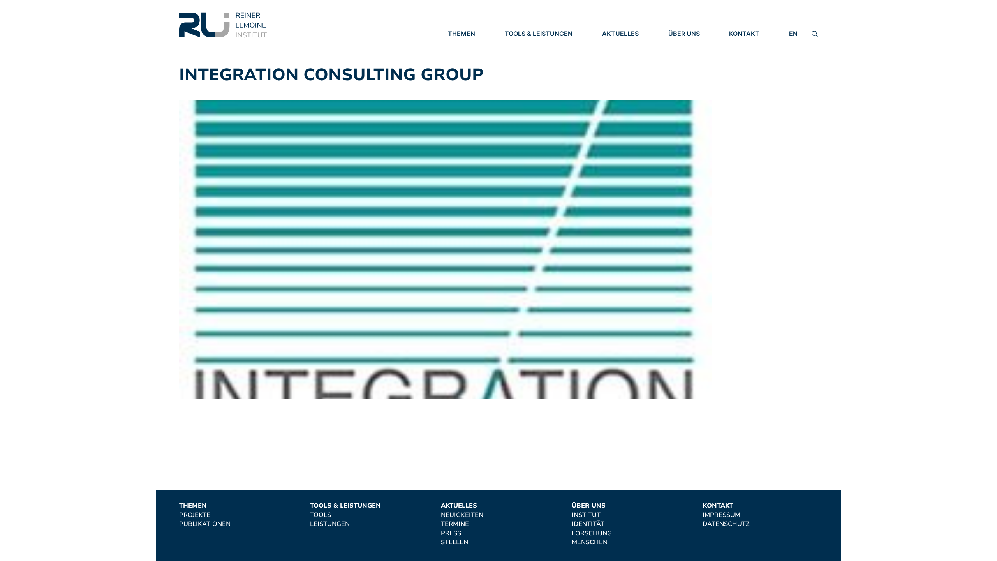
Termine (616, 55)
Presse (614, 66)
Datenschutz (752, 55)
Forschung (688, 66)
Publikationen (473, 55)
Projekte (463, 45)
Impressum (748, 45)
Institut (682, 45)
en (793, 33)
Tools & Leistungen (538, 33)
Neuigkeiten (623, 45)
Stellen (615, 77)
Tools (515, 45)
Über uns (684, 33)
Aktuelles (620, 33)
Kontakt (744, 33)
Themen (461, 33)
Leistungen (524, 55)
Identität (684, 55)
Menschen (686, 77)
